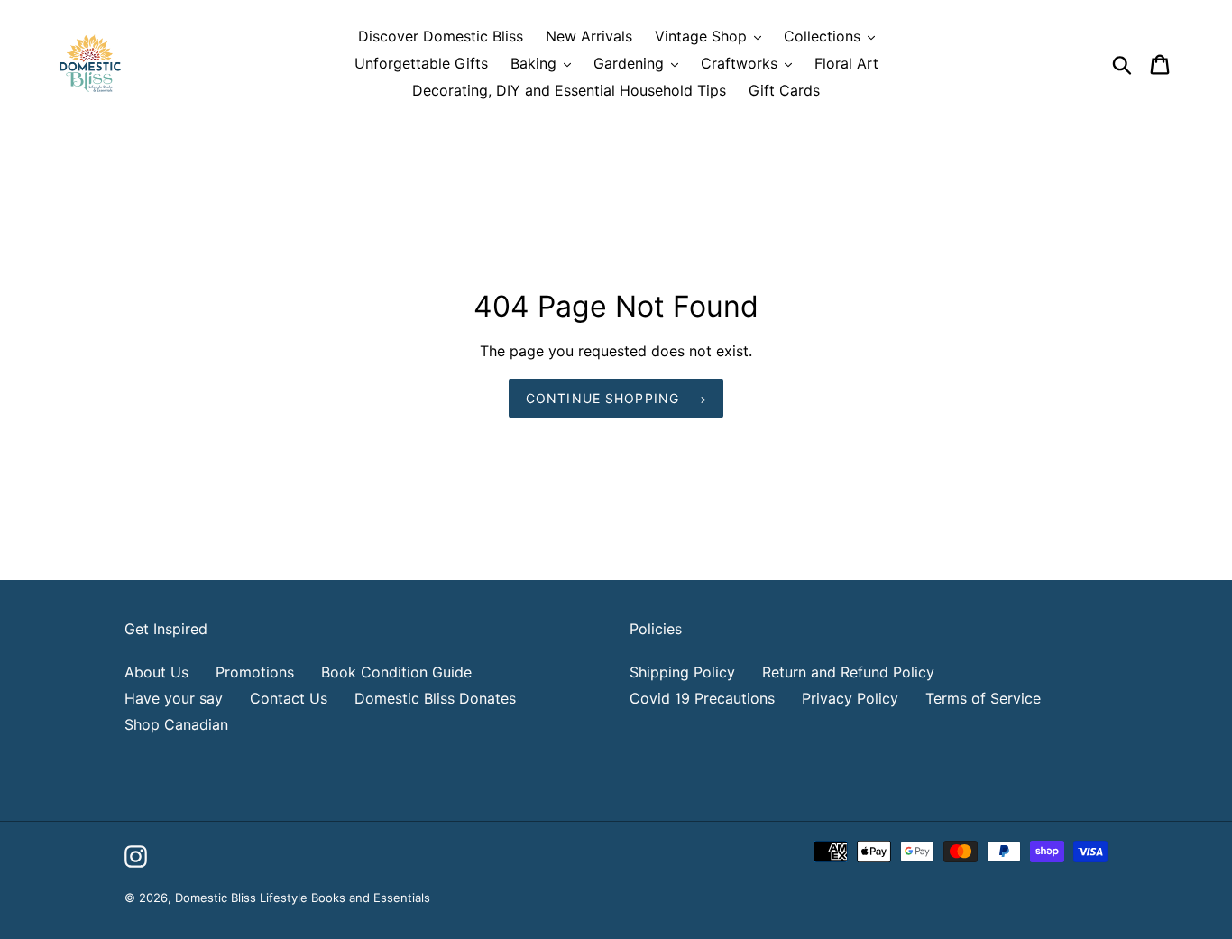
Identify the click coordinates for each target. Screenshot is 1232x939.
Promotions (255, 672)
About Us (156, 672)
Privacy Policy (850, 698)
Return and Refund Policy (848, 672)
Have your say (173, 698)
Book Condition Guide (396, 672)
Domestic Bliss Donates (435, 698)
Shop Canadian (176, 724)
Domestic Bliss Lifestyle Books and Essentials (302, 897)
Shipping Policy (682, 672)
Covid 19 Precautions (702, 698)
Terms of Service (983, 698)
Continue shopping (602, 398)
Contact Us (288, 698)
